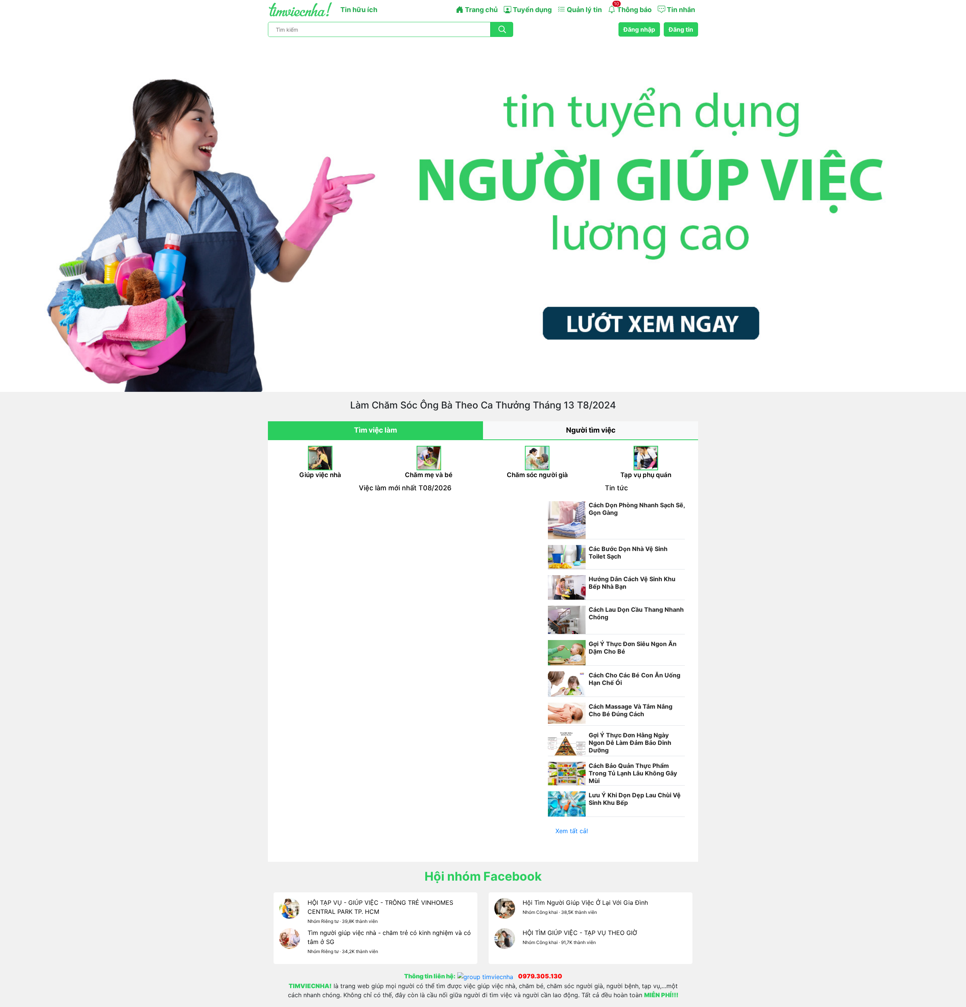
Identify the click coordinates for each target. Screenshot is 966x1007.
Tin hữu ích (358, 10)
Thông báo (633, 7)
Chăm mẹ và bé (428, 475)
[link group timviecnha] (487, 976)
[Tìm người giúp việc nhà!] (483, 215)
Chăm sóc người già (537, 475)
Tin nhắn (680, 10)
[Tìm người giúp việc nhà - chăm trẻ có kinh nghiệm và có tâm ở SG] (289, 943)
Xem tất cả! (571, 831)
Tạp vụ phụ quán (645, 475)
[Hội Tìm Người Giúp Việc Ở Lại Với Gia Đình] (504, 913)
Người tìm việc (590, 430)
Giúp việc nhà (320, 475)
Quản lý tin (583, 10)
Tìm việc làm (375, 430)
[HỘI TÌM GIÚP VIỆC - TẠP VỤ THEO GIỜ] (504, 943)
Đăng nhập (639, 29)
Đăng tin (681, 29)
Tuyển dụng (531, 10)
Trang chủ (480, 10)
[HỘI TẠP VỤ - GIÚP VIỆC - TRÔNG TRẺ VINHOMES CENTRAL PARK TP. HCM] (289, 913)
